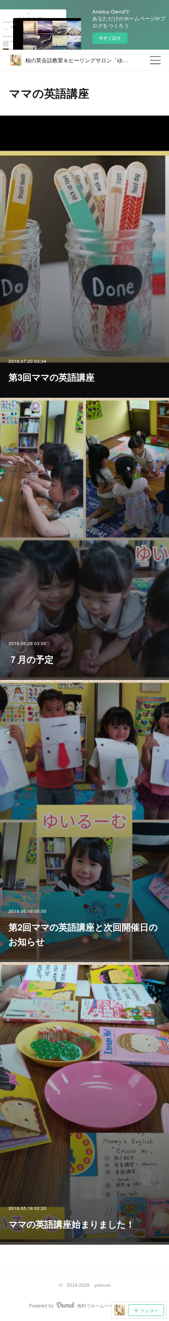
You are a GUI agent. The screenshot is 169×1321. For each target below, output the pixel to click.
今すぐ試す (110, 38)
